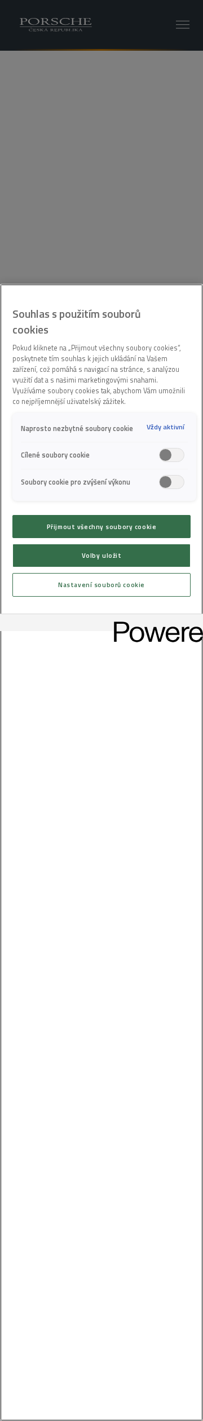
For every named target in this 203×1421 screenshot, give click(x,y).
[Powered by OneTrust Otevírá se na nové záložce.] (154, 624)
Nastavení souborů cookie (101, 584)
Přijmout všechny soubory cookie (102, 526)
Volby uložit (102, 555)
